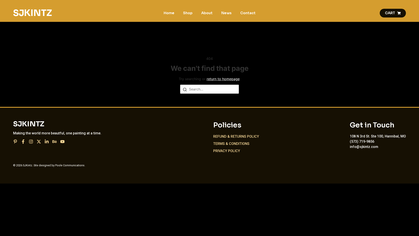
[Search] (185, 89)
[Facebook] (23, 141)
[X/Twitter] (39, 141)
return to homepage (223, 79)
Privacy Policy (226, 151)
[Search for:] (209, 89)
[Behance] (54, 141)
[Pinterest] (15, 141)
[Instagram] (31, 141)
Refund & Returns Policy (236, 136)
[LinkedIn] (47, 141)
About (207, 13)
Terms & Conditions (231, 144)
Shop (187, 13)
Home (169, 13)
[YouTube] (62, 141)
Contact (248, 13)
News (226, 13)
